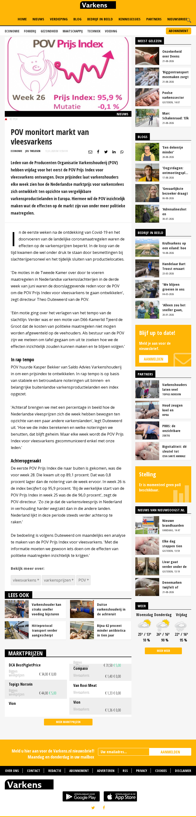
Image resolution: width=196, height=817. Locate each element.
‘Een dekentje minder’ (172, 149)
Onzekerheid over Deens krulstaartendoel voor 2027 (175, 53)
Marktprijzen (25, 653)
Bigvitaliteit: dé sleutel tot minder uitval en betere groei (175, 449)
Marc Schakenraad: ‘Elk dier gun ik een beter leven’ (175, 115)
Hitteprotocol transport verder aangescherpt (44, 630)
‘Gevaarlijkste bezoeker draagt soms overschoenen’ (175, 191)
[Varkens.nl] (98, 786)
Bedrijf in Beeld (100, 19)
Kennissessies (130, 19)
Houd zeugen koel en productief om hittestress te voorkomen (173, 407)
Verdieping (59, 19)
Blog (77, 19)
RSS (125, 770)
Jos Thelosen (32, 151)
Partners (154, 19)
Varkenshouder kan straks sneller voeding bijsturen (46, 609)
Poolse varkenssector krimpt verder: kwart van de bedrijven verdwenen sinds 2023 (175, 95)
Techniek (93, 31)
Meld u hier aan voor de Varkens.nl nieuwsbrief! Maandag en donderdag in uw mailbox (53, 754)
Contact (33, 770)
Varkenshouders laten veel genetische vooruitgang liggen (174, 387)
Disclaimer (183, 770)
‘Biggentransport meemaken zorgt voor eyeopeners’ (175, 74)
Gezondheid (49, 31)
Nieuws (38, 19)
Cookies (161, 770)
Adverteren (105, 770)
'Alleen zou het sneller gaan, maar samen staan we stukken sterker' (175, 307)
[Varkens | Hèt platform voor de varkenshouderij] (98, 5)
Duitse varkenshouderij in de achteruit (111, 609)
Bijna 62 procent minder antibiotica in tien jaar (111, 630)
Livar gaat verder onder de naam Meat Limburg (174, 564)
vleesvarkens (24, 580)
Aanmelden (153, 359)
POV (82, 580)
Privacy (141, 770)
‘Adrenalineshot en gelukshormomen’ (175, 211)
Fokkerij (30, 31)
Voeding (111, 31)
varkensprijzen (57, 580)
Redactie (54, 770)
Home (22, 19)
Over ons (12, 770)
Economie (12, 31)
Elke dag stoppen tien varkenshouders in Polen (174, 543)
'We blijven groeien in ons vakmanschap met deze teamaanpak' (173, 287)
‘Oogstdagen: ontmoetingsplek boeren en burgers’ (175, 170)
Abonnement (178, 31)
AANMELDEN (170, 752)
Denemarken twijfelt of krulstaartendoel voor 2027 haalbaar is (175, 584)
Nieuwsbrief (177, 19)
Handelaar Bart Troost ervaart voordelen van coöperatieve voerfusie (173, 266)
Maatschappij (73, 31)
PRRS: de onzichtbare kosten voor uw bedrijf (174, 428)
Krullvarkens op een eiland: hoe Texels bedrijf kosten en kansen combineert (174, 245)
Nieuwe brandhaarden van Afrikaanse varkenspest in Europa (173, 523)
